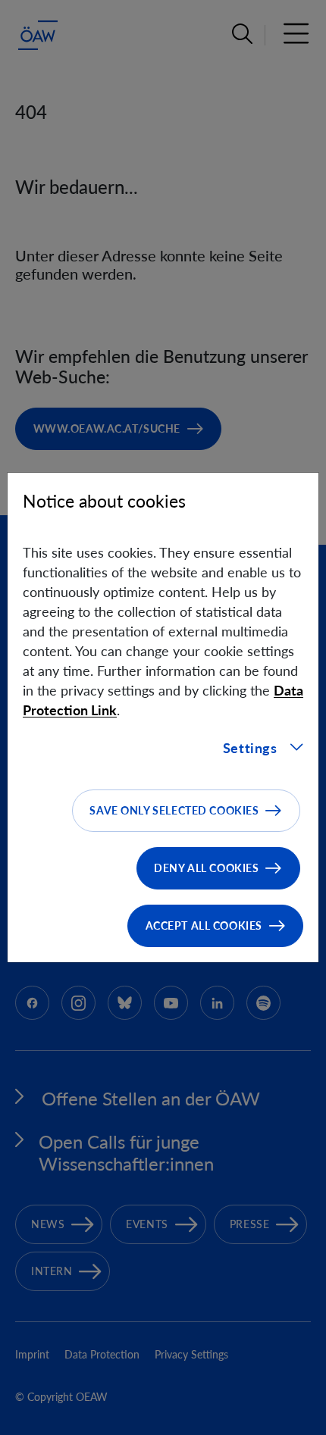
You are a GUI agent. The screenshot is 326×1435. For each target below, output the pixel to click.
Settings (250, 747)
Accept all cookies (204, 925)
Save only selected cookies (174, 810)
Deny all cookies (206, 867)
